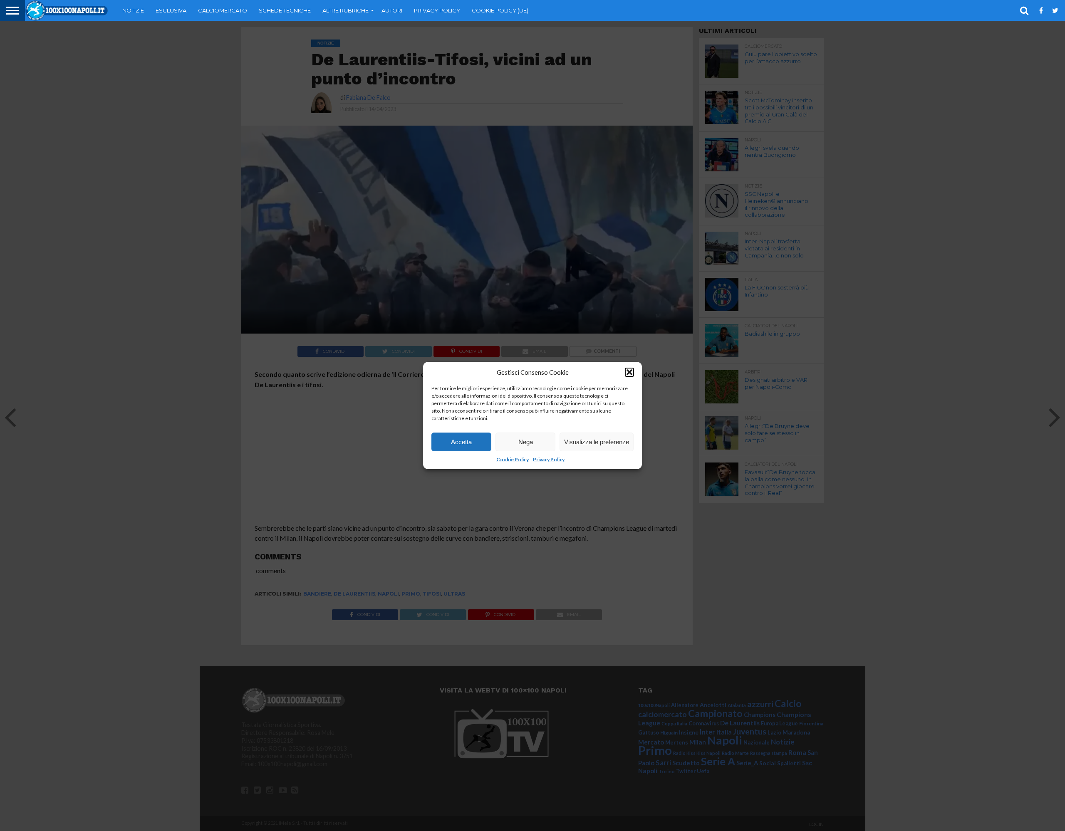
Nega (525, 441)
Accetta (461, 441)
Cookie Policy (512, 459)
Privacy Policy (549, 459)
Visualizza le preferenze (596, 441)
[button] (629, 372)
